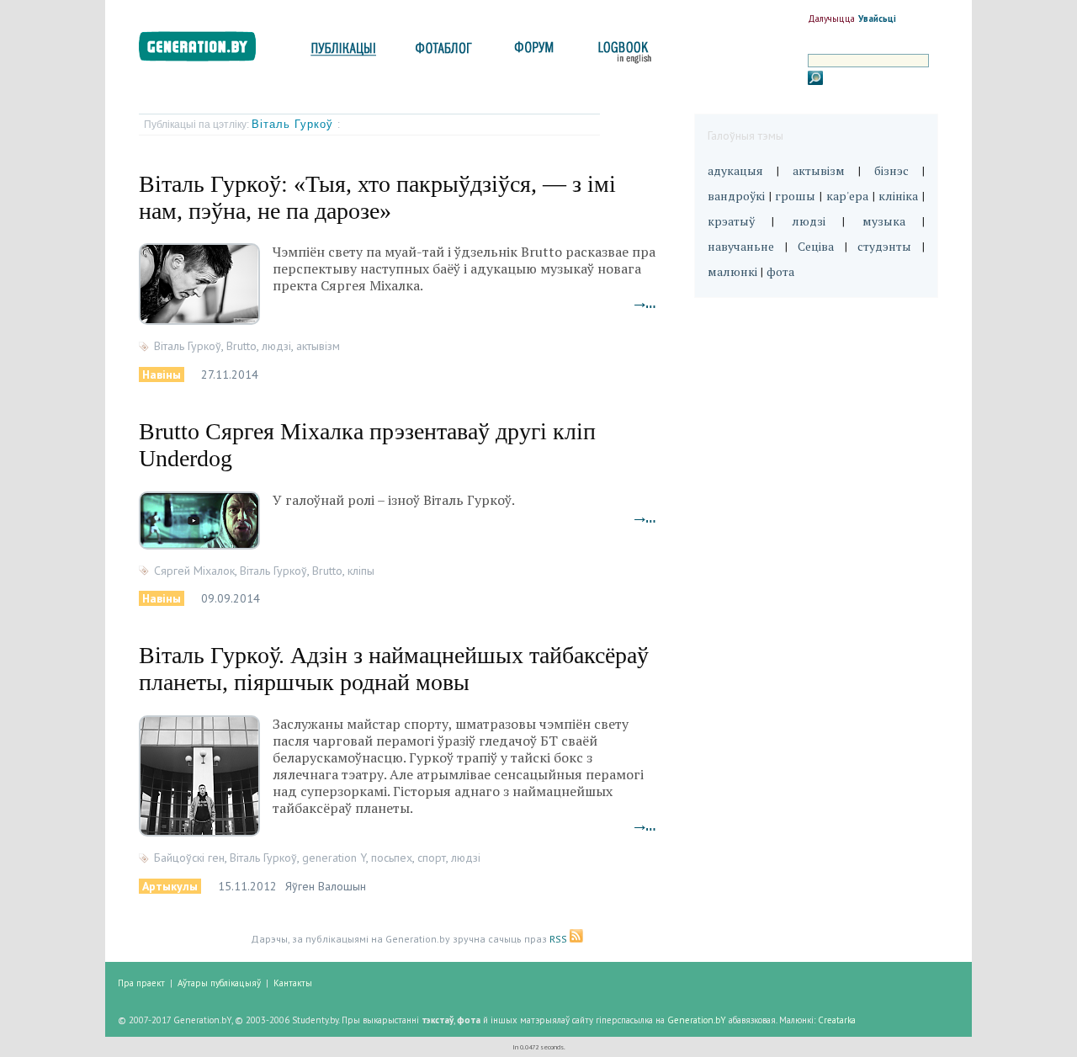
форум (532, 52)
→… (645, 303)
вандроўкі (736, 196)
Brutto (241, 345)
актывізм (318, 345)
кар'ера (847, 196)
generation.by (206, 50)
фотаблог (444, 52)
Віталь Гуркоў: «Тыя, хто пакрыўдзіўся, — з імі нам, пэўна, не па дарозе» (377, 197)
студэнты (884, 246)
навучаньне (741, 246)
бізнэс (891, 170)
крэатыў (731, 221)
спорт (431, 857)
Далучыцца (831, 18)
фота (780, 271)
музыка (883, 221)
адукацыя (735, 170)
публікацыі (343, 52)
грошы (795, 196)
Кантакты (292, 983)
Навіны (161, 374)
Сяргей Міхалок (194, 570)
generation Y (334, 857)
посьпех (391, 857)
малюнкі (732, 271)
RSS (559, 938)
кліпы (361, 570)
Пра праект (141, 983)
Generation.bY (696, 1020)
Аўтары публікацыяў (219, 983)
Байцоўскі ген (189, 857)
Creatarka (837, 1020)
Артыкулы (170, 886)
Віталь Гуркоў (294, 124)
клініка (898, 196)
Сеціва (816, 246)
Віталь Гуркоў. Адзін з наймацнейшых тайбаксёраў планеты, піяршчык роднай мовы (394, 668)
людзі (276, 345)
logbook (621, 52)
